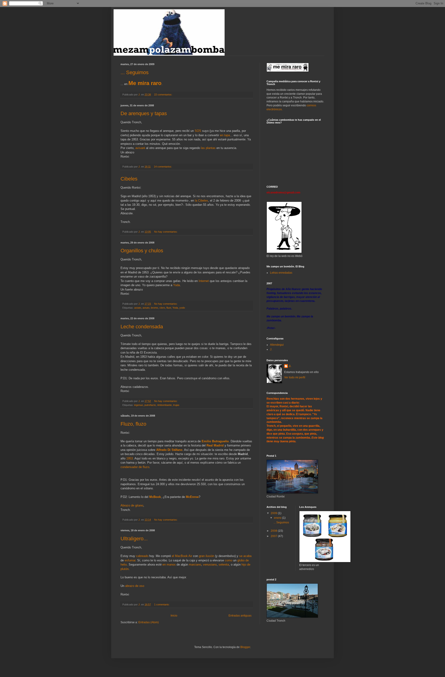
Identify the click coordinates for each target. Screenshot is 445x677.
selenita (224, 564)
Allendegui (277, 344)
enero (278, 517)
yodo (182, 307)
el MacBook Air (182, 556)
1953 (129, 458)
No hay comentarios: (166, 231)
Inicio (174, 615)
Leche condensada (142, 326)
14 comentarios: (163, 166)
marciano (195, 564)
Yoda (176, 285)
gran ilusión (206, 556)
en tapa (225, 135)
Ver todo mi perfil (294, 377)
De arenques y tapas (144, 113)
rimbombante (164, 405)
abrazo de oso (134, 586)
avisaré (140, 148)
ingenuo (138, 405)
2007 (274, 536)
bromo (154, 307)
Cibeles (129, 179)
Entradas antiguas (240, 615)
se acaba (245, 556)
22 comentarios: (163, 94)
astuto (146, 307)
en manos (169, 564)
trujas (176, 405)
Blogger (245, 647)
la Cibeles (201, 200)
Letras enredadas (281, 272)
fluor (168, 307)
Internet (204, 281)
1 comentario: (162, 604)
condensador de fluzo (135, 467)
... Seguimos (135, 72)
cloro (162, 307)
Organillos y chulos (142, 250)
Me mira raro (145, 83)
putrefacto (150, 405)
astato (137, 307)
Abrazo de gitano (132, 505)
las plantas (208, 148)
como (229, 560)
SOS (198, 131)
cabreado (142, 556)
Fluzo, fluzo (133, 424)
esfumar (130, 560)
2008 (274, 530)
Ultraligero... (134, 538)
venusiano (210, 564)
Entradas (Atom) (148, 622)
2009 (274, 513)
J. (271, 349)
